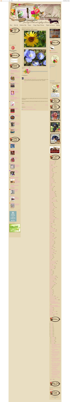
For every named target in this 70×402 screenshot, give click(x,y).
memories (51, 233)
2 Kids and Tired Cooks (14, 115)
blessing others (52, 163)
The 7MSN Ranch (13, 121)
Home (35, 104)
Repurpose (51, 257)
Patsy (25, 77)
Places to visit (52, 243)
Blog (50, 165)
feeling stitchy (13, 196)
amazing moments (52, 161)
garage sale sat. (52, 206)
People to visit (52, 242)
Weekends (51, 310)
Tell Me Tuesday (52, 278)
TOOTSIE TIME (13, 82)
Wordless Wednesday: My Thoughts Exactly (55, 374)
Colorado (51, 175)
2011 (51, 331)
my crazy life (51, 234)
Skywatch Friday (52, 267)
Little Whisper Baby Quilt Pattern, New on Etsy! (17, 165)
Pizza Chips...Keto (17, 115)
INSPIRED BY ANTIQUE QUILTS (14, 178)
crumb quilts (51, 181)
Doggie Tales (52, 186)
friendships (51, 203)
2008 (51, 336)
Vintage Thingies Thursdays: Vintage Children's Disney (55, 372)
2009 (51, 334)
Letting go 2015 (52, 224)
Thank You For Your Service (17, 172)
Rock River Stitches (14, 157)
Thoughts (51, 286)
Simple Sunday (52, 266)
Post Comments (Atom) (29, 107)
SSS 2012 (51, 271)
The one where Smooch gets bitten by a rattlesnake (17, 123)
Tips (50, 288)
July (52, 379)
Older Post (46, 104)
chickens (51, 171)
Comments (12, 61)
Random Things (52, 253)
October (53, 340)
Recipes (51, 254)
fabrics (51, 188)
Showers (51, 264)
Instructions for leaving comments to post (54, 355)
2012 (51, 330)
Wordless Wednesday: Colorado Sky (54, 368)
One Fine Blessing (52, 237)
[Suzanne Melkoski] (53, 79)
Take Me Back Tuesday (53, 277)
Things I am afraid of (53, 283)
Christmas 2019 (17, 109)
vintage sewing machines (53, 297)
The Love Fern (53, 356)
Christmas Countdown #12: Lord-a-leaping (17, 198)
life (50, 226)
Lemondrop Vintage (14, 97)
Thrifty (51, 287)
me (50, 232)
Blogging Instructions (53, 166)
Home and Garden (52, 217)
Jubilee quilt (51, 222)
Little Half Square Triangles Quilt (17, 204)
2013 (51, 328)
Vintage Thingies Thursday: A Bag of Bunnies (55, 345)
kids (50, 223)
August (53, 343)
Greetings (51, 215)
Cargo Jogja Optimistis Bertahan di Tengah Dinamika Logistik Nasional (17, 181)
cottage (12, 101)
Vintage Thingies (52, 298)
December (53, 337)
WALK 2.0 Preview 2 (16, 191)
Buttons (51, 168)
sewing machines (52, 262)
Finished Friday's (52, 193)
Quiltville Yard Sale (53, 251)
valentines (51, 293)
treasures (51, 289)
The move (51, 281)
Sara (50, 259)
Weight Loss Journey (53, 311)
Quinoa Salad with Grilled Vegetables (17, 77)
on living (51, 236)
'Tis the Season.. (17, 83)
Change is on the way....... (55, 376)
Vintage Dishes (52, 296)
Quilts (50, 248)
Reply (25, 81)
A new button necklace (16, 130)
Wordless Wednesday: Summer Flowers (29, 29)
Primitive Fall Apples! (16, 158)
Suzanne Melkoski (52, 66)
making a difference (53, 231)
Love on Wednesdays (53, 229)
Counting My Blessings (14, 108)
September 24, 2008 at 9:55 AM (31, 77)
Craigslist (51, 178)
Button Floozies (13, 128)
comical (51, 176)
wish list (51, 312)
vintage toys (51, 308)
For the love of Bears (53, 200)
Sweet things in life (52, 276)
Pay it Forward (52, 241)
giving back (51, 208)
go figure (51, 210)
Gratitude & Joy (52, 213)
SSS (50, 269)
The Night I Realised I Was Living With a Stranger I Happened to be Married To (15, 72)
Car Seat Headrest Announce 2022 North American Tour (15, 98)
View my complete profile (54, 53)
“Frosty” (16, 144)
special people (52, 268)
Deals (50, 183)
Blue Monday (52, 167)
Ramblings (51, 252)
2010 (51, 333)
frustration (51, 205)
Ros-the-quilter (13, 150)
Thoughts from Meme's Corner (14, 90)
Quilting (51, 246)
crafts (50, 177)
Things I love (52, 284)
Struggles (51, 273)
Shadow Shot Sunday (53, 263)
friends (51, 202)
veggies (51, 294)
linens (50, 227)
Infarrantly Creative (14, 70)
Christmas (51, 173)
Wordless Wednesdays (29, 68)
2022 (51, 323)
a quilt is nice (13, 203)
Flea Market (51, 197)
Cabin (50, 170)
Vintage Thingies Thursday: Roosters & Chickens (55, 365)
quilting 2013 (52, 247)
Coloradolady (53, 50)
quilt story (51, 244)
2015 (51, 326)
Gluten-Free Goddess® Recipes (14, 75)
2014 (51, 327)
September (53, 341)
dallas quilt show (52, 182)
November (53, 338)
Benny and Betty (52, 162)
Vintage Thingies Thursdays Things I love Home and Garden (55, 302)
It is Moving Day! (13, 187)
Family (51, 190)
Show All (19, 135)
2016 (51, 324)
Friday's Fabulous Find (53, 201)
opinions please (52, 238)
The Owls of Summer (54, 369)
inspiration (51, 221)
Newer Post (23, 104)
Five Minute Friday (52, 196)
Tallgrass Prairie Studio (14, 189)
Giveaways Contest (52, 207)
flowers (51, 198)
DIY (50, 185)
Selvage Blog (13, 163)
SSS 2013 (51, 272)
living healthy (52, 228)
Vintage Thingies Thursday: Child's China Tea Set (55, 359)
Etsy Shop (51, 187)
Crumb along (52, 180)
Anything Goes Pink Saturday (17, 92)
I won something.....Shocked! (55, 363)
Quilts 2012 (51, 249)
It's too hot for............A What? (55, 377)
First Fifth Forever (52, 195)
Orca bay (51, 239)
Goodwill (51, 212)
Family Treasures (52, 191)
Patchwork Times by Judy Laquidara (15, 186)
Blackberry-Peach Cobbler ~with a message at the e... (55, 352)
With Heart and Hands (14, 170)
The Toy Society (52, 282)
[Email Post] (29, 67)
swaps (50, 274)
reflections (51, 256)
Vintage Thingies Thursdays (54, 299)
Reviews (51, 258)
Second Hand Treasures (53, 261)
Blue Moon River (13, 143)
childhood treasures (52, 172)
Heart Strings (51, 216)
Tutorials (51, 292)
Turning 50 (51, 291)
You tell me (51, 315)
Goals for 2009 (52, 211)
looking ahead (16, 102)
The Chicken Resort (53, 279)
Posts (11, 59)
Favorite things (52, 192)
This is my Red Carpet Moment (54, 350)
